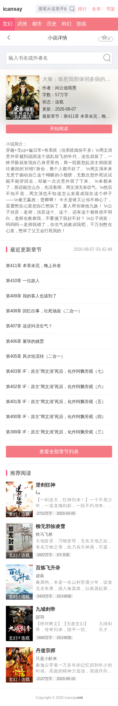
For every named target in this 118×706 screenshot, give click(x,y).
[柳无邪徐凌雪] (19, 541)
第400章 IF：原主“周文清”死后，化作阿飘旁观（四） (56, 416)
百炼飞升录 (48, 567)
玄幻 (7, 23)
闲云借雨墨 (65, 88)
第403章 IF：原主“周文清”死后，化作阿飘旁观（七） (56, 371)
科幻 (66, 23)
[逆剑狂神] (19, 499)
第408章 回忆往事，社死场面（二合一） (44, 311)
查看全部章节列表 (59, 451)
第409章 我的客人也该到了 (31, 296)
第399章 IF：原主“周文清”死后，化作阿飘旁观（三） (56, 432)
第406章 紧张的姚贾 (25, 341)
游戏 (81, 23)
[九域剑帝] (19, 623)
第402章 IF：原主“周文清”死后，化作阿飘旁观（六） (56, 386)
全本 (96, 9)
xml (80, 697)
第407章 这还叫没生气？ (29, 326)
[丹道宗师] (19, 665)
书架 (110, 9)
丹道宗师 (45, 650)
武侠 (22, 23)
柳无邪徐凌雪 (50, 526)
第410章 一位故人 (23, 280)
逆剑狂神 (45, 485)
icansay (12, 9)
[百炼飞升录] (19, 582)
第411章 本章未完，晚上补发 (33, 265)
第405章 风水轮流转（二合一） (35, 356)
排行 (82, 9)
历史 (52, 23)
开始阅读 (59, 128)
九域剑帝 (45, 609)
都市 (37, 23)
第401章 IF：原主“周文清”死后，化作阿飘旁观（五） (56, 401)
